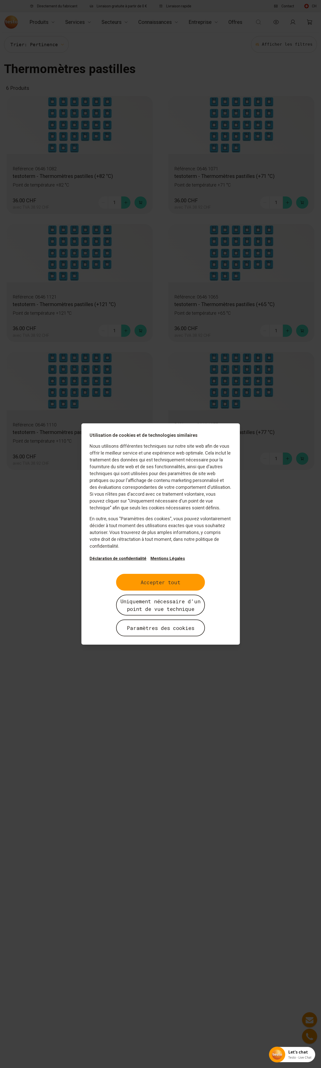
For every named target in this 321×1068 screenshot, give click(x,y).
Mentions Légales (167, 558)
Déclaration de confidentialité (118, 558)
